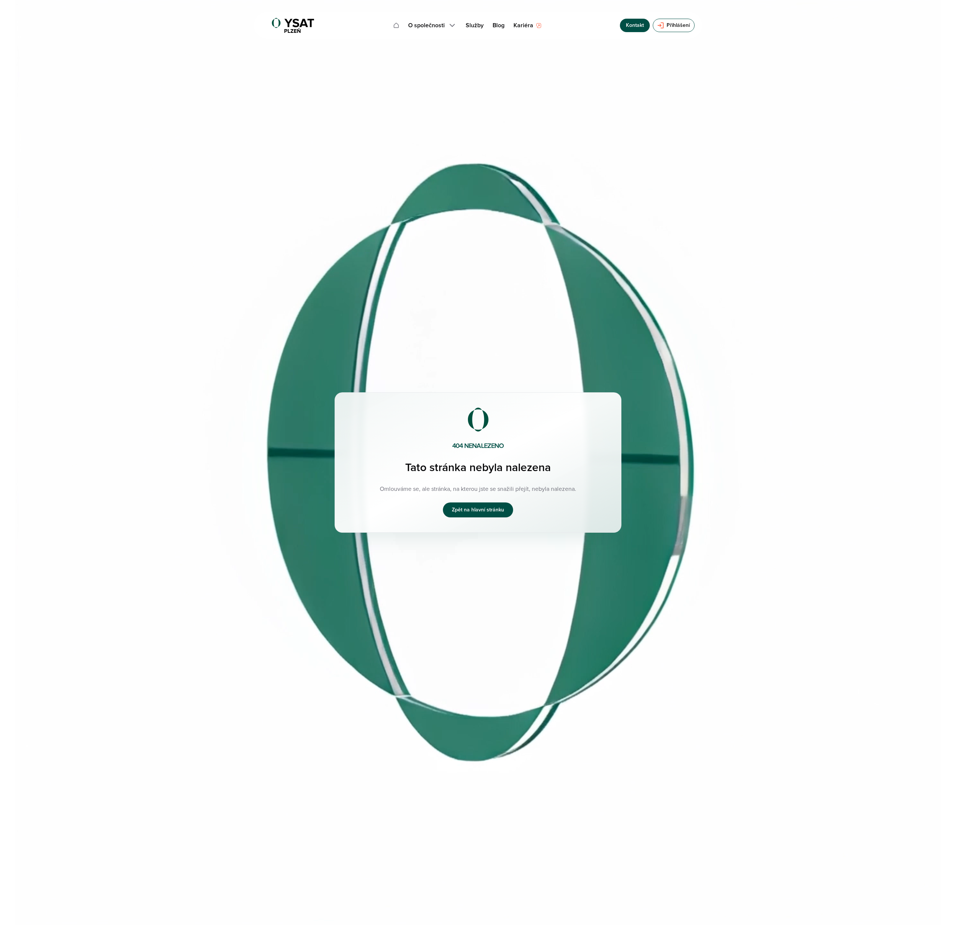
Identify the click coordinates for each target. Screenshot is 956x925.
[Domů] (396, 25)
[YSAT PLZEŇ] (293, 25)
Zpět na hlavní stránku (478, 510)
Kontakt (635, 25)
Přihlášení (678, 25)
